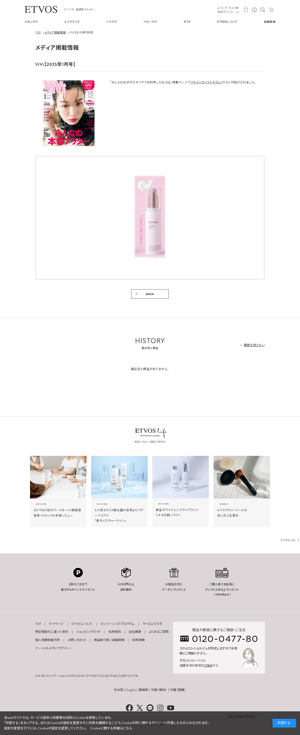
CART (271, 9)
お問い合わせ (77, 640)
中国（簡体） (159, 690)
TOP (38, 624)
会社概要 (135, 632)
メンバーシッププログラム (118, 624)
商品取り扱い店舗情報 (109, 640)
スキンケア (31, 21)
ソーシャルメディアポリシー (53, 648)
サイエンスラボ (152, 624)
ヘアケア (111, 21)
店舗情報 (269, 21)
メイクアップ (72, 21)
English (131, 690)
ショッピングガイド (88, 632)
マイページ (56, 624)
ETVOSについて (227, 21)
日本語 (118, 690)
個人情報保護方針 (47, 640)
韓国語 (143, 690)
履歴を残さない (254, 345)
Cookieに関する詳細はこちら (111, 728)
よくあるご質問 (159, 632)
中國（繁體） (178, 690)
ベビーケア (150, 21)
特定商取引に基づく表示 (51, 632)
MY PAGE (246, 9)
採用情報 (138, 640)
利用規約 (115, 632)
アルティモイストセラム (206, 82)
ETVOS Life (288, 540)
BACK (150, 294)
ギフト (187, 21)
